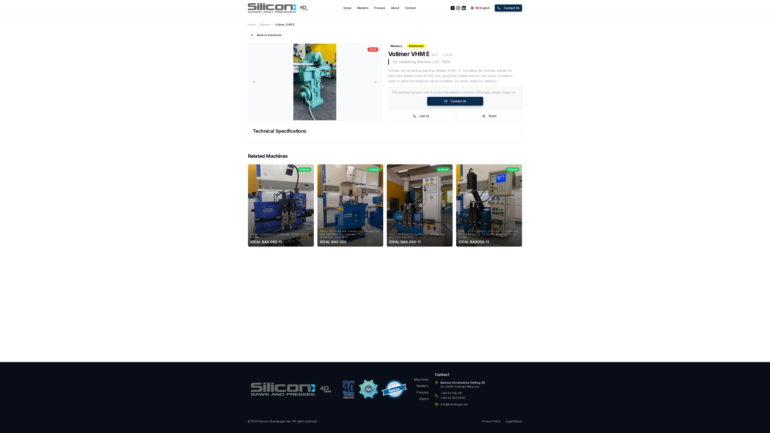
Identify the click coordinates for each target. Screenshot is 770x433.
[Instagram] (458, 8)
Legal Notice (514, 421)
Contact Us (512, 8)
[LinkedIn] (464, 8)
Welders (363, 8)
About (395, 8)
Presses (379, 8)
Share (492, 116)
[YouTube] (453, 8)
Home (347, 8)
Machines (421, 379)
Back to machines (269, 35)
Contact (410, 8)
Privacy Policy (491, 421)
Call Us (424, 116)
